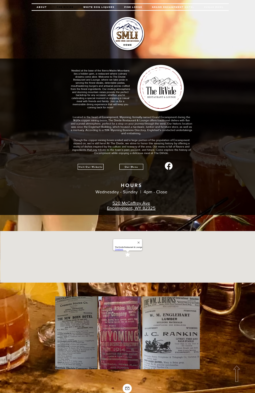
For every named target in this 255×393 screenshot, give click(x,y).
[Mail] (127, 388)
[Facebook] (169, 166)
